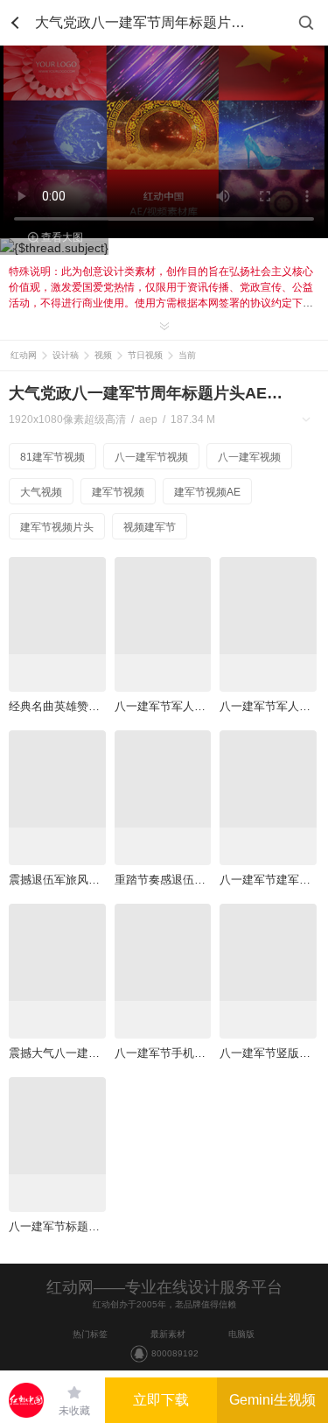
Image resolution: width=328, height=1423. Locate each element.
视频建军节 (149, 527)
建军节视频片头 (57, 527)
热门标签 (90, 1334)
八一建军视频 (249, 457)
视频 (103, 355)
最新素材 (167, 1334)
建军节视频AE (207, 492)
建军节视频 (118, 492)
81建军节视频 (52, 457)
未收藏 (74, 1411)
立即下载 (161, 1399)
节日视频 (145, 355)
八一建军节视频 (151, 457)
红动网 (23, 355)
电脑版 (241, 1334)
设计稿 (65, 355)
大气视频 (41, 492)
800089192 (175, 1353)
